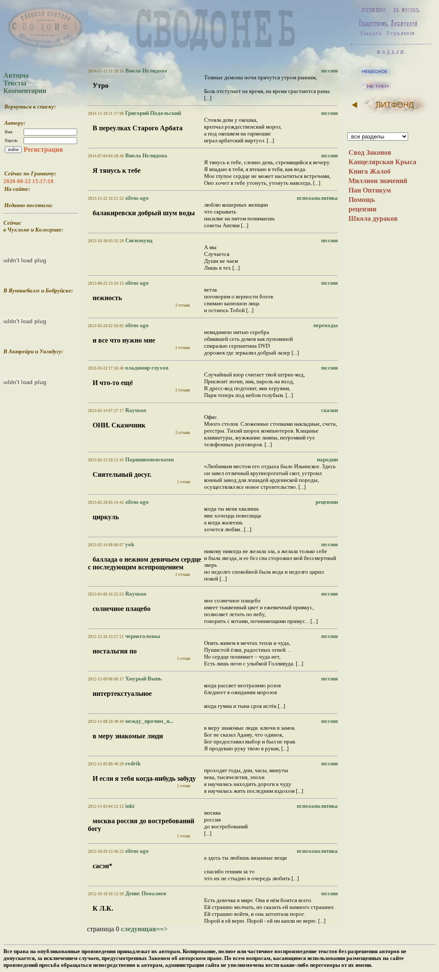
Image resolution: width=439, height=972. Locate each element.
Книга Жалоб (370, 171)
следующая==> (144, 929)
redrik (132, 763)
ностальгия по (115, 651)
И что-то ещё (113, 382)
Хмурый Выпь (143, 678)
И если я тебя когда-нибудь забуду (144, 778)
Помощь (362, 199)
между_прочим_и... (148, 721)
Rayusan (135, 410)
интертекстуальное (122, 693)
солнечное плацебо (121, 608)
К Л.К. (103, 908)
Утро (100, 85)
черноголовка (142, 636)
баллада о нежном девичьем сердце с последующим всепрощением (144, 563)
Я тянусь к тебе (117, 170)
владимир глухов (146, 367)
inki (129, 806)
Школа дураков (373, 218)
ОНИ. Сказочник (119, 425)
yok (129, 544)
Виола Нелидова (145, 70)
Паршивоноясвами (149, 459)
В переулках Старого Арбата (138, 128)
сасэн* (102, 866)
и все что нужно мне (124, 340)
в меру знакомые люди (128, 736)
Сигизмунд (138, 240)
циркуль (106, 517)
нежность (107, 297)
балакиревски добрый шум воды (144, 213)
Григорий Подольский (152, 113)
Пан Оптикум (370, 190)
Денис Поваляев (145, 893)
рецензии (362, 209)
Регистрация (43, 149)
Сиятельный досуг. (122, 474)
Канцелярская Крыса (382, 162)
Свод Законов (370, 152)
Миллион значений (378, 180)
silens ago (136, 198)
